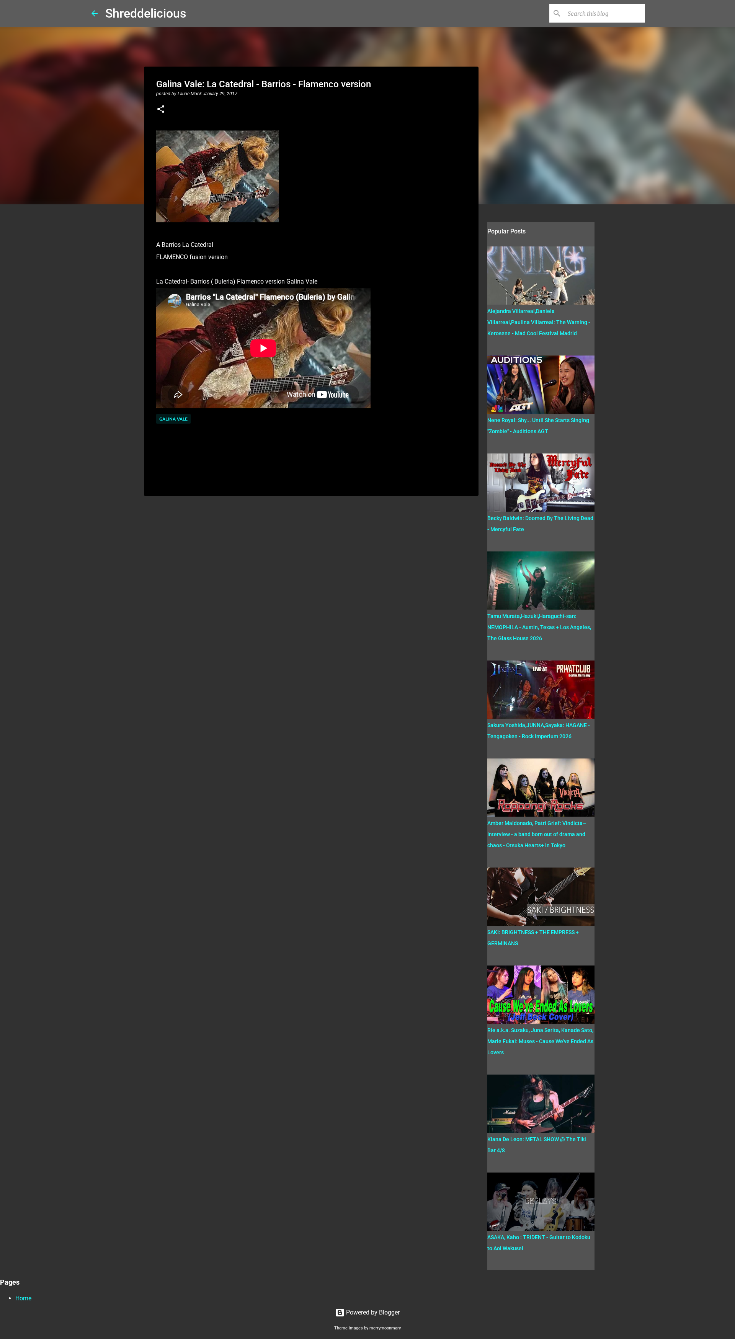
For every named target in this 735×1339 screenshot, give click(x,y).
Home (23, 1298)
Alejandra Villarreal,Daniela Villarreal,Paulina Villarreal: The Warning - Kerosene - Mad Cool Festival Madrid (538, 322)
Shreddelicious (145, 13)
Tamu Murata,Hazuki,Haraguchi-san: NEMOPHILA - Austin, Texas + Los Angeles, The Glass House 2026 (539, 627)
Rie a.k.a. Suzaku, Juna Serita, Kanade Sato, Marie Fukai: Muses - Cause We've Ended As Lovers (540, 1041)
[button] (160, 109)
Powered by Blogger (372, 1312)
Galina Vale (173, 419)
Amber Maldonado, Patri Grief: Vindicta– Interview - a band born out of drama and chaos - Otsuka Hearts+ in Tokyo (536, 834)
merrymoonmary (385, 1328)
